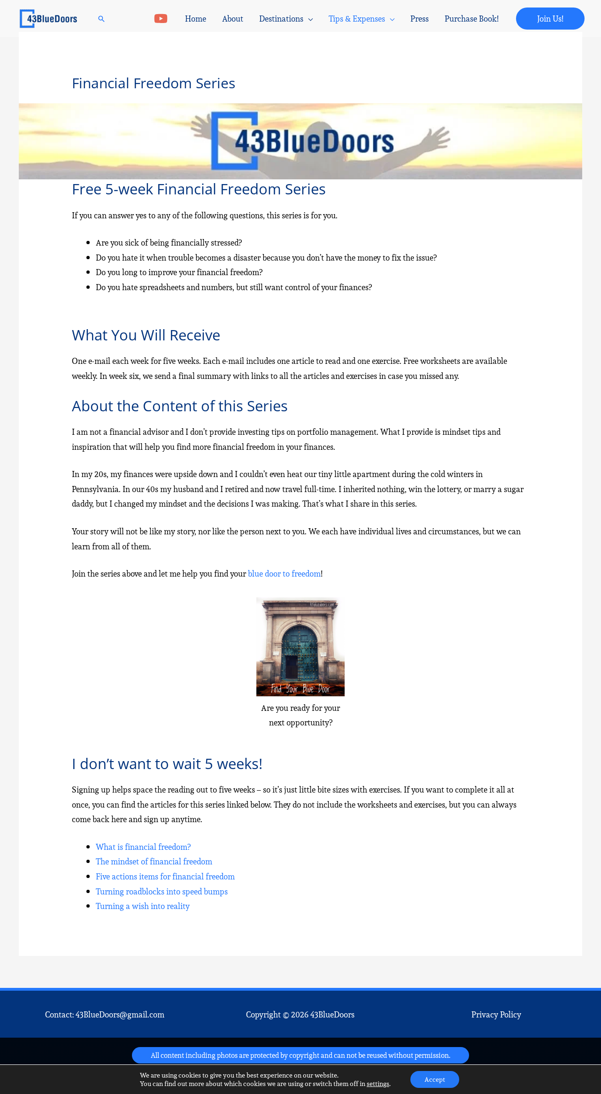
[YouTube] (161, 18)
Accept (434, 1079)
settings (378, 1083)
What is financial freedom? (143, 846)
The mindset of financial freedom (154, 861)
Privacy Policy (496, 1014)
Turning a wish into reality (143, 906)
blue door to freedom (284, 573)
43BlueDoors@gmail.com (120, 1014)
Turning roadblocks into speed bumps (162, 891)
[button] (101, 19)
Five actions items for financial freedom (165, 876)
